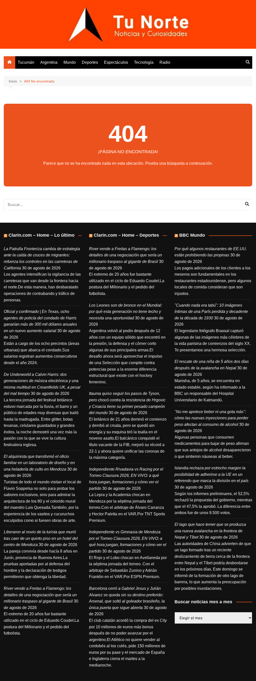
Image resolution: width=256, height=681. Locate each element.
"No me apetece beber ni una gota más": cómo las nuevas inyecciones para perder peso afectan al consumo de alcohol (211, 418)
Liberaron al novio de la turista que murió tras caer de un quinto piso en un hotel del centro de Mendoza (41, 538)
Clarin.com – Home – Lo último (41, 235)
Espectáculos (116, 62)
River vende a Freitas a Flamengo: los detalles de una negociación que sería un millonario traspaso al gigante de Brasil (40, 594)
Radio (165, 62)
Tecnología (144, 62)
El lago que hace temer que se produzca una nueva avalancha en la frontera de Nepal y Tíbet (210, 530)
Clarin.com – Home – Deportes (126, 235)
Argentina (49, 62)
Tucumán (26, 62)
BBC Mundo (192, 235)
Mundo (70, 62)
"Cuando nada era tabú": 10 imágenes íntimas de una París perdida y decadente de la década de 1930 (211, 311)
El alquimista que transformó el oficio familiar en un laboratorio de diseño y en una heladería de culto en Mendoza (39, 462)
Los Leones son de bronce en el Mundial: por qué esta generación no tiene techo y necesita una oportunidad (125, 311)
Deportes (90, 62)
